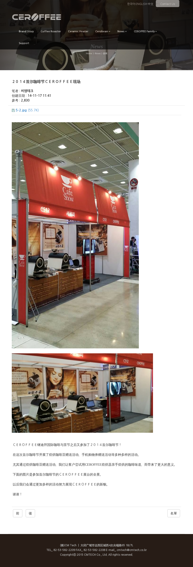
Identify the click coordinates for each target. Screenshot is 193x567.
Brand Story (26, 31)
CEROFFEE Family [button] (144, 31)
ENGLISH (141, 4)
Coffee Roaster (51, 31)
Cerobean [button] (101, 31)
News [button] (121, 31)
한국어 (131, 4)
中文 (150, 4)
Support (24, 43)
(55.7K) (27, 110)
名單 (173, 513)
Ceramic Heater (78, 31)
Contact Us (167, 4)
